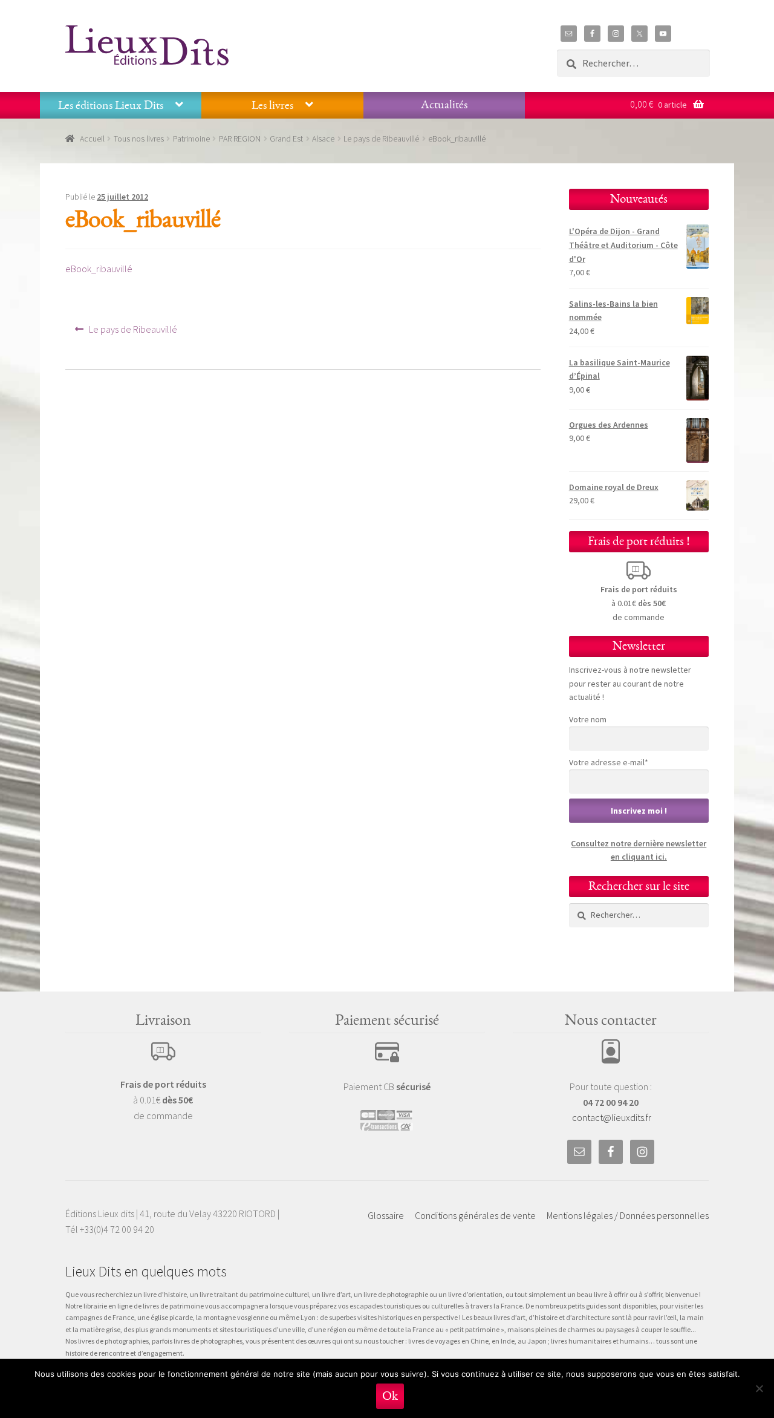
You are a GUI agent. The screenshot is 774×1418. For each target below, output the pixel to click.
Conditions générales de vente (475, 1215)
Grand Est (286, 138)
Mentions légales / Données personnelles (628, 1215)
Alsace (323, 138)
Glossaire (386, 1215)
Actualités (444, 105)
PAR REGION (240, 138)
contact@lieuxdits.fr (611, 1117)
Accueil (92, 138)
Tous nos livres (139, 138)
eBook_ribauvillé (98, 269)
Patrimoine (191, 138)
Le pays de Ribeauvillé (381, 138)
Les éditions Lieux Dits (110, 105)
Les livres (272, 105)
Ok (390, 1396)
